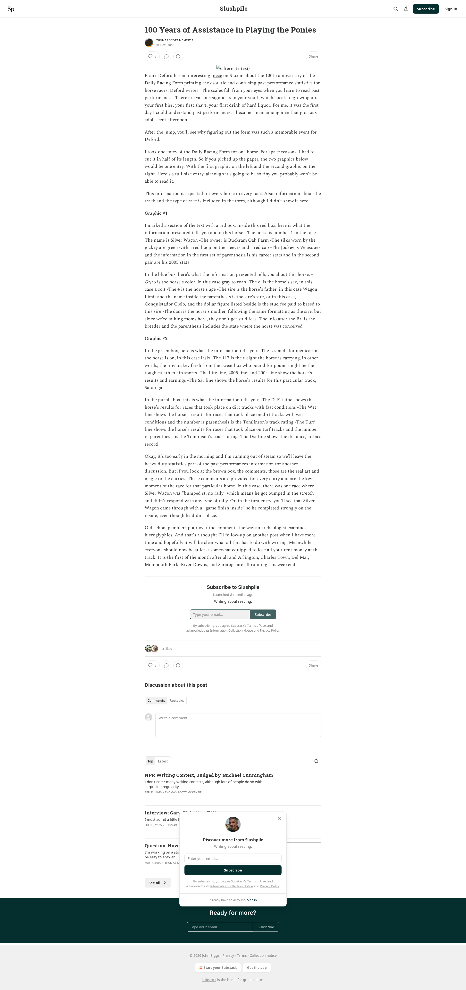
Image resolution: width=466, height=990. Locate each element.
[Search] (395, 9)
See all (154, 882)
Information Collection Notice (231, 886)
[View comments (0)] (166, 56)
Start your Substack (220, 967)
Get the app (257, 967)
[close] (279, 818)
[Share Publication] (406, 9)
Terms (242, 955)
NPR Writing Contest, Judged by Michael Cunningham (209, 775)
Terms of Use (256, 881)
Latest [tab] (163, 761)
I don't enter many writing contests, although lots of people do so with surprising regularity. (203, 784)
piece (216, 75)
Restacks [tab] (177, 700)
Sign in (451, 8)
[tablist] (166, 700)
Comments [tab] (156, 700)
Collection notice (263, 955)
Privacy (228, 955)
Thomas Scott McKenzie (174, 40)
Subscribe (426, 8)
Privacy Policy (269, 886)
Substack (209, 979)
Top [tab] (150, 761)
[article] (233, 787)
